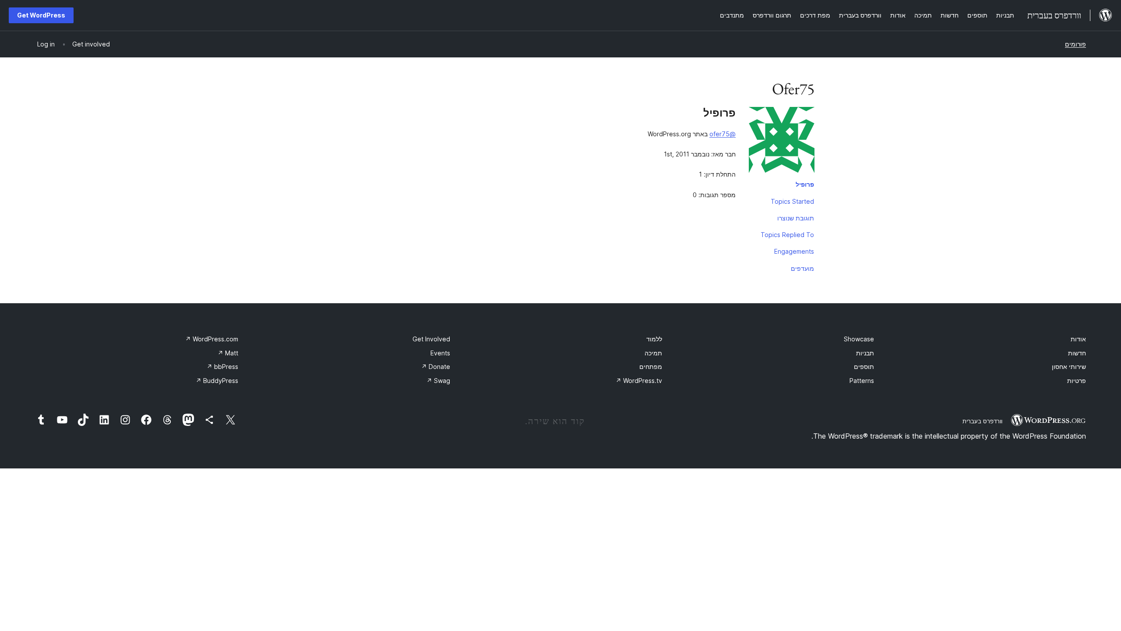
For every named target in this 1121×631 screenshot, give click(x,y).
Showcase (859, 339)
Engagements (794, 251)
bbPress (222, 366)
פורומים (1075, 44)
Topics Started (792, 201)
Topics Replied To (787, 234)
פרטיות (1076, 380)
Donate (435, 366)
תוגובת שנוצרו (795, 218)
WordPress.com (211, 339)
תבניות (865, 353)
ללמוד (654, 339)
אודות (1078, 339)
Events (440, 353)
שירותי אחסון (1069, 366)
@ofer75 (722, 134)
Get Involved (431, 339)
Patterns (862, 380)
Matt (228, 353)
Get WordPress (41, 15)
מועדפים (802, 268)
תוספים (864, 366)
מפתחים (650, 366)
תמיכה (653, 353)
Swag (438, 380)
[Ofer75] (781, 141)
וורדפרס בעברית (982, 421)
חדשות (1077, 353)
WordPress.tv (639, 380)
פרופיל (805, 184)
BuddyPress (217, 380)
